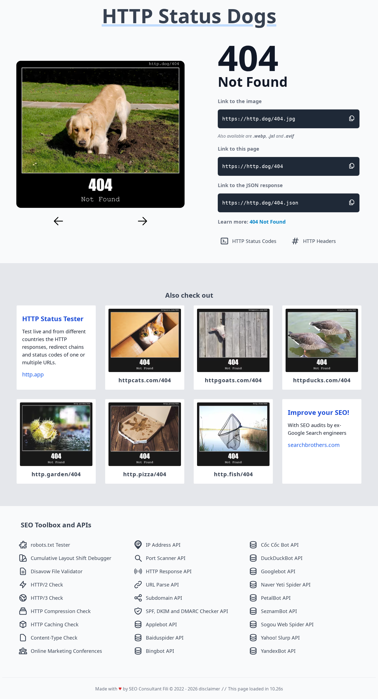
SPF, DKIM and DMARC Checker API (187, 611)
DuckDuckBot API (281, 558)
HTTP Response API (168, 571)
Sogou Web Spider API (287, 624)
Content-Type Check (54, 637)
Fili (165, 689)
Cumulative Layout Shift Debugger (71, 558)
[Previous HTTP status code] (58, 221)
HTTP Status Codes (254, 241)
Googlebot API (278, 571)
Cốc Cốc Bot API (280, 544)
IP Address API (163, 544)
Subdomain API (164, 598)
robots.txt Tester (50, 544)
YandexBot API (278, 651)
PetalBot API (276, 598)
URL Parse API (162, 584)
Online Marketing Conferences (66, 651)
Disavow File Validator (56, 571)
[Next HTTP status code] (142, 221)
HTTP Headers (319, 241)
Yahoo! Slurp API (280, 637)
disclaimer (209, 689)
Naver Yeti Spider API (285, 584)
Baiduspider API (164, 637)
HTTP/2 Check (47, 584)
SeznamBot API (279, 611)
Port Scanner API (165, 558)
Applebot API (161, 624)
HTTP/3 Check (47, 598)
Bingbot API (160, 651)
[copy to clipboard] (351, 118)
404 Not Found (268, 221)
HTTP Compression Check (61, 611)
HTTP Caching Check (55, 624)
